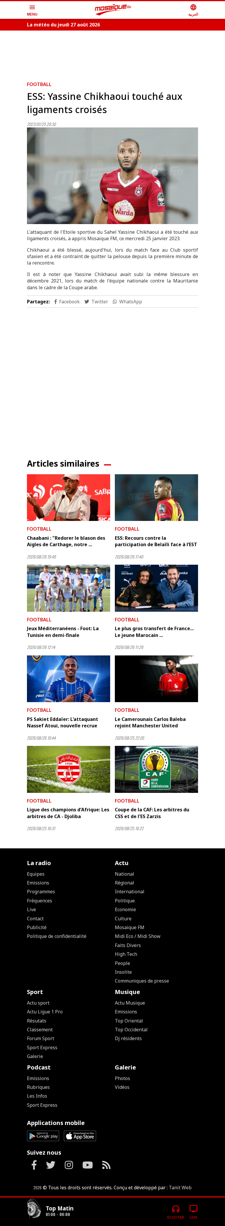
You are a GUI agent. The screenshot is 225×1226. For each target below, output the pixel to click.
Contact (35, 918)
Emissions (38, 882)
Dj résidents (128, 1038)
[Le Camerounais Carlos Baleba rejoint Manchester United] (156, 678)
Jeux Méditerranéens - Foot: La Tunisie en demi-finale (63, 631)
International (129, 891)
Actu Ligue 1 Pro (45, 1011)
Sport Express (42, 1047)
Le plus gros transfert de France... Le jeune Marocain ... (154, 631)
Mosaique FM (129, 927)
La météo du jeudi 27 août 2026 (63, 24)
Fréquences (39, 900)
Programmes (41, 891)
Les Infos (37, 1096)
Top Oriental (129, 1021)
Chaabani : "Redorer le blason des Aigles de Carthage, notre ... (66, 541)
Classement (40, 1029)
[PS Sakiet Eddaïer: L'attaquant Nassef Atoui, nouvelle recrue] (68, 678)
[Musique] (34, 1209)
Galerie (35, 1056)
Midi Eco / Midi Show (138, 936)
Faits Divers (128, 945)
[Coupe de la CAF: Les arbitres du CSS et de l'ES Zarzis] (156, 769)
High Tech (126, 954)
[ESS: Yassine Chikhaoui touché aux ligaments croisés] (112, 175)
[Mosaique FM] (113, 10)
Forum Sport (40, 1038)
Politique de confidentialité (56, 936)
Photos (122, 1078)
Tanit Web (180, 1187)
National (124, 874)
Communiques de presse (142, 981)
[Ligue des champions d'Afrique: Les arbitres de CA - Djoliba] (68, 769)
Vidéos (122, 1087)
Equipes (36, 874)
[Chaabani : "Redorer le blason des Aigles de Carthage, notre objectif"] (68, 497)
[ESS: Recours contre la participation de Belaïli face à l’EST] (156, 497)
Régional (124, 882)
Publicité (37, 927)
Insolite (123, 972)
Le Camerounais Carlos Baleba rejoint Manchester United (150, 722)
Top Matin (60, 1208)
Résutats (36, 1021)
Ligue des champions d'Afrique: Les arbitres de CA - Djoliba (68, 812)
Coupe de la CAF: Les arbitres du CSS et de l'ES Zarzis (152, 812)
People (122, 963)
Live (31, 909)
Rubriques (38, 1087)
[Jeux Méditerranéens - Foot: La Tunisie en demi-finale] (68, 588)
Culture (123, 918)
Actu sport (38, 1003)
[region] (112, 53)
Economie (125, 909)
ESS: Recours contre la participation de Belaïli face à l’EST (156, 541)
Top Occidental (131, 1029)
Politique (125, 900)
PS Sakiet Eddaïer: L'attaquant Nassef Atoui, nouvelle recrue (62, 722)
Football (39, 84)
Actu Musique (130, 1003)
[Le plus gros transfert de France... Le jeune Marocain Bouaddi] (156, 588)
